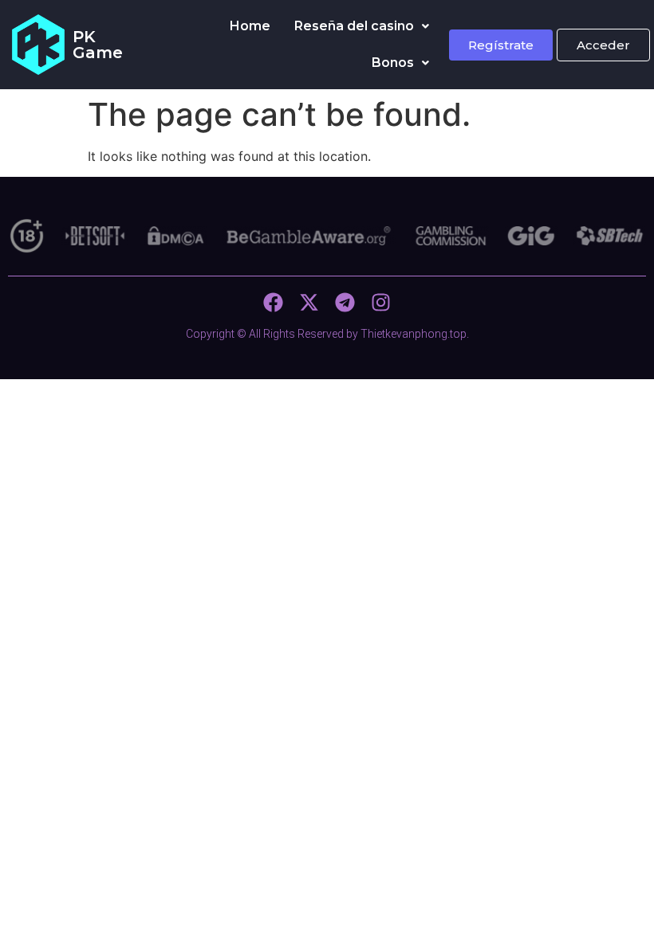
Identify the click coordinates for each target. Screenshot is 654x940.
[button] (361, 26)
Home (250, 25)
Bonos (393, 62)
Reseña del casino (354, 25)
